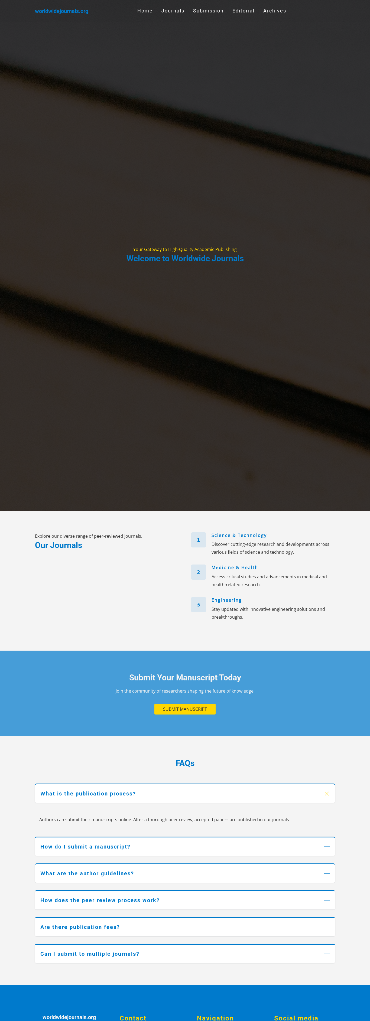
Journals (172, 11)
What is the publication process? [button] (88, 793)
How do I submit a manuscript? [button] (85, 846)
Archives (274, 11)
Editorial (243, 11)
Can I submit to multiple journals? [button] (89, 954)
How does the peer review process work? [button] (100, 900)
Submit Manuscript (185, 709)
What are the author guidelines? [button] (87, 873)
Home (145, 11)
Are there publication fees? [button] (80, 927)
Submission (208, 11)
